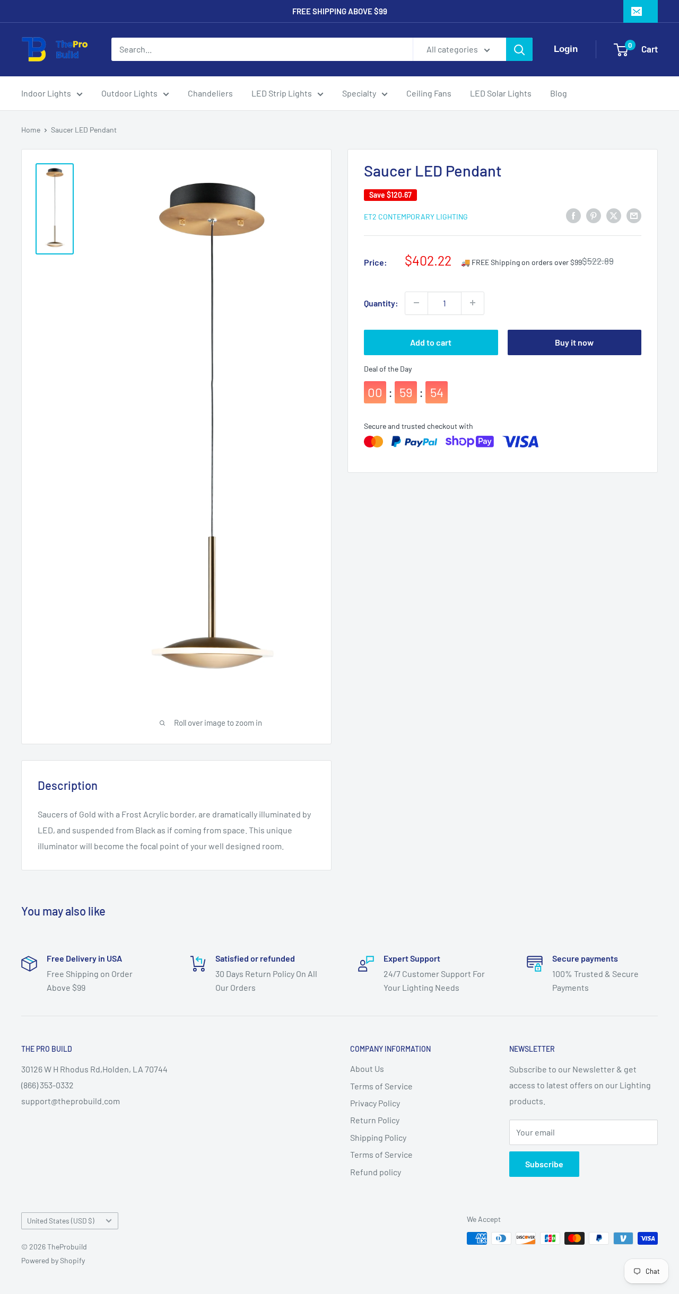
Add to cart (430, 342)
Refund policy (375, 1172)
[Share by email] (633, 215)
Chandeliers (210, 93)
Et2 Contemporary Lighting (416, 216)
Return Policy (374, 1120)
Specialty (359, 93)
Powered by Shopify (53, 1260)
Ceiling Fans (428, 93)
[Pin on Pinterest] (593, 215)
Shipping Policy (378, 1137)
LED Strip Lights (281, 93)
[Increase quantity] (473, 303)
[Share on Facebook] (573, 215)
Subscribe (544, 1164)
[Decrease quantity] (416, 303)
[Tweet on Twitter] (613, 215)
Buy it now (574, 342)
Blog (558, 93)
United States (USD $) (60, 1220)
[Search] (519, 49)
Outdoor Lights (129, 93)
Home (30, 129)
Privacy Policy (375, 1103)
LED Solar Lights (501, 93)
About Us (367, 1068)
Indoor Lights (46, 93)
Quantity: (381, 303)
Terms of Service (381, 1086)
